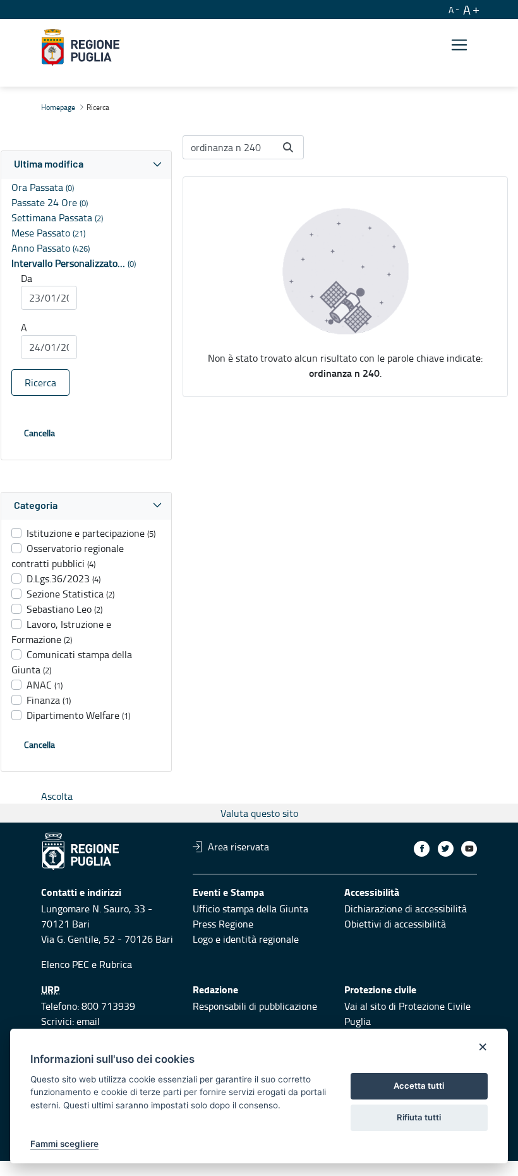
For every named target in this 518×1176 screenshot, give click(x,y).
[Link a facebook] (422, 849)
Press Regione (223, 924)
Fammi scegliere (64, 1144)
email (88, 1021)
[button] (86, 164)
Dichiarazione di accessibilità (405, 909)
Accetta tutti (419, 1086)
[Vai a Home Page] (80, 47)
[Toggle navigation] (459, 45)
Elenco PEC (65, 964)
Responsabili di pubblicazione (255, 1006)
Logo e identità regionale (246, 939)
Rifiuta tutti (419, 1117)
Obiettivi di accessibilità (395, 924)
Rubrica (115, 964)
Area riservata (238, 846)
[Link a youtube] (469, 849)
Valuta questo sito (259, 813)
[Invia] (288, 147)
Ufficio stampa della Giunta (250, 909)
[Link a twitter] (446, 849)
